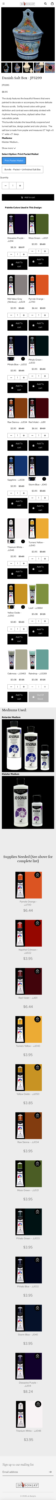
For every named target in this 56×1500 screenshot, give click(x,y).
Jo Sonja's (31, 1496)
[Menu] (3, 3)
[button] (37, 875)
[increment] (19, 185)
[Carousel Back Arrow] (5, 67)
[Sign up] (50, 1472)
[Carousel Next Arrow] (50, 67)
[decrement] (5, 185)
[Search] (45, 3)
